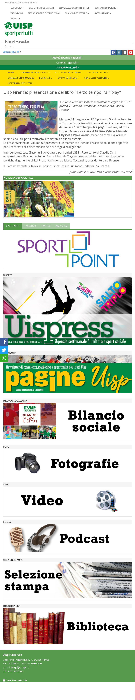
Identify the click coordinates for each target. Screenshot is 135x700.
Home (11, 72)
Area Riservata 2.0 (16, 680)
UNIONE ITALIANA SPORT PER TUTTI (21, 2)
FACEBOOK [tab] (30, 225)
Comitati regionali (66, 62)
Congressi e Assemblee (95, 78)
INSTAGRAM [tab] (61, 225)
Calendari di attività (98, 72)
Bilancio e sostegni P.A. (77, 13)
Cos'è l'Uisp (16, 8)
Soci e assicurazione (105, 8)
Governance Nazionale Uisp (33, 72)
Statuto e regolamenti (41, 8)
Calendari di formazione (21, 78)
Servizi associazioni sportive (74, 8)
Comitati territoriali (67, 67)
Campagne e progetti (68, 78)
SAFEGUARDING (102, 13)
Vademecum (17, 13)
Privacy (14, 18)
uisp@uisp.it (20, 667)
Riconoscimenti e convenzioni (44, 13)
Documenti (44, 78)
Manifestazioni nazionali (68, 72)
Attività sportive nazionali (67, 57)
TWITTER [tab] (45, 225)
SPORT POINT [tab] (12, 225)
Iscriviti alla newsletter (20, 83)
